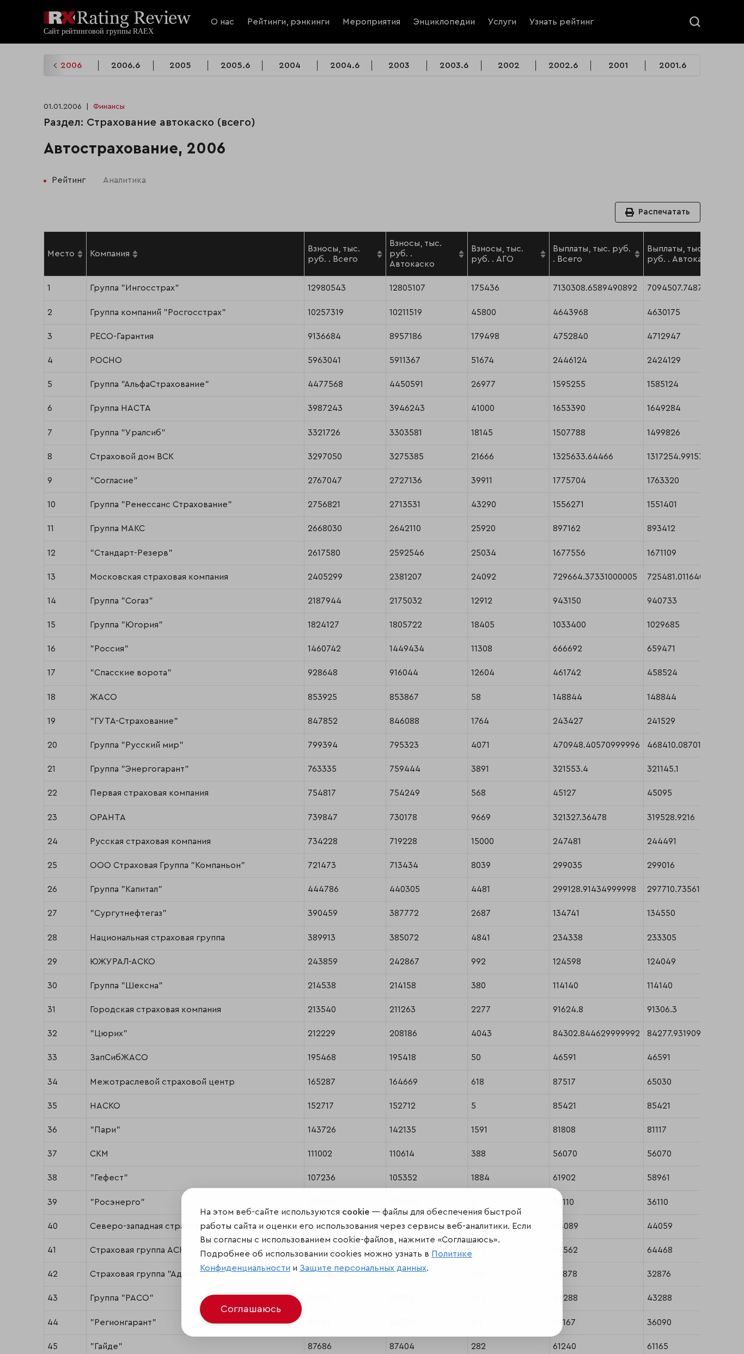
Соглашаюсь (251, 1309)
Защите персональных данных (363, 1268)
